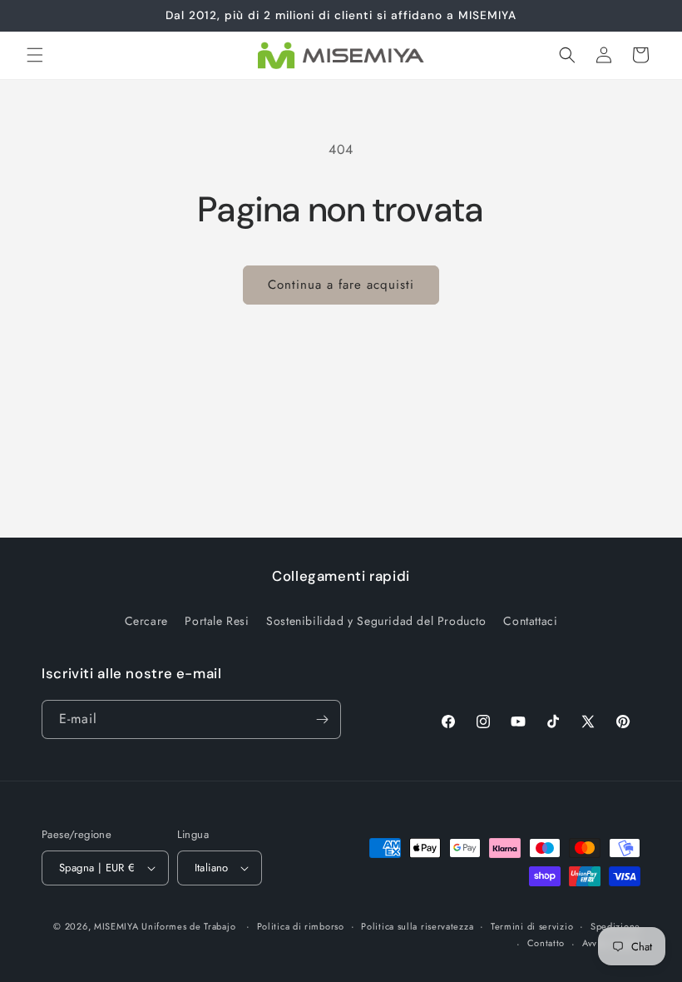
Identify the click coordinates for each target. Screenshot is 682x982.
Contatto (546, 943)
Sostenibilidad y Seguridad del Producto (376, 621)
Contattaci (530, 621)
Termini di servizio (532, 926)
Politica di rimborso (300, 926)
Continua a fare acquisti (341, 284)
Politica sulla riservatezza (417, 926)
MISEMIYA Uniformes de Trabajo (164, 926)
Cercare (146, 621)
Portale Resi (217, 621)
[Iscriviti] (322, 719)
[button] (35, 55)
